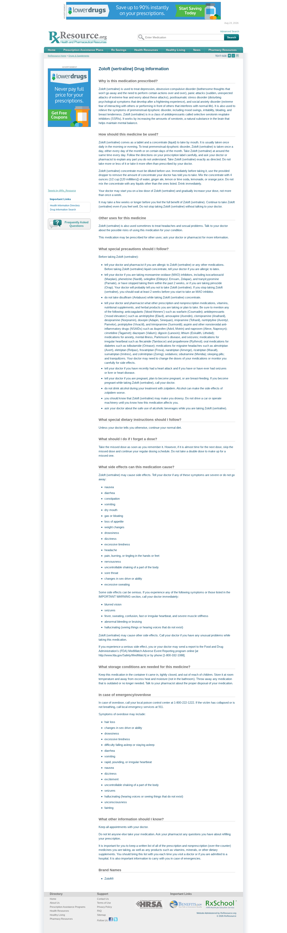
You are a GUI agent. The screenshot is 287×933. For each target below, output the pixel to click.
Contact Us (103, 899)
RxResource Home (57, 56)
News (197, 49)
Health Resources (146, 49)
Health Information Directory (65, 205)
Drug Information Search (63, 209)
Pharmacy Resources (223, 49)
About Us (55, 903)
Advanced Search (229, 31)
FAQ (99, 911)
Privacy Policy (104, 907)
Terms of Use (104, 903)
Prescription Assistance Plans (83, 49)
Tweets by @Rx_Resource (62, 190)
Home (51, 49)
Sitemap (101, 915)
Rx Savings (118, 49)
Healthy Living (175, 49)
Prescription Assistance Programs (67, 907)
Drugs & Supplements (79, 56)
